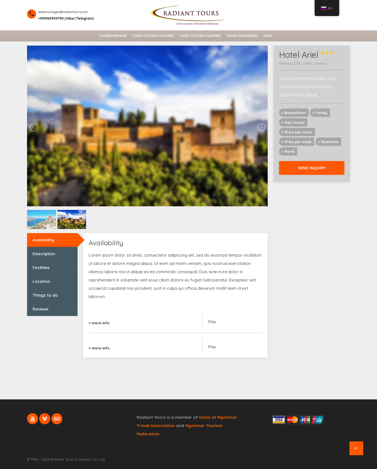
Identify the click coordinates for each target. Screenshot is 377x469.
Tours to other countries (153, 36)
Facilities (41, 267)
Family (321, 112)
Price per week (298, 141)
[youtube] (32, 418)
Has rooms (295, 122)
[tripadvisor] (56, 418)
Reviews (41, 309)
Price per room (298, 132)
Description (44, 253)
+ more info (99, 323)
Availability (43, 240)
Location (41, 281)
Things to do (45, 295)
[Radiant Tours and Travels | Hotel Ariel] (188, 14)
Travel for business (242, 36)
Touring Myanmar (113, 36)
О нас (268, 36)
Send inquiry (311, 167)
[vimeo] (44, 418)
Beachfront (295, 112)
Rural (289, 151)
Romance (329, 141)
